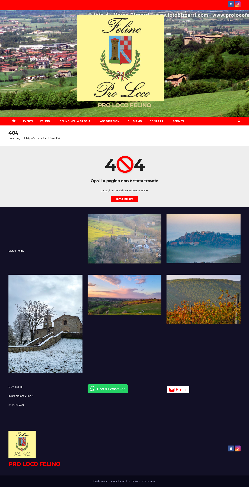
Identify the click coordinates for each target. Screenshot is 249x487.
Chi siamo (135, 121)
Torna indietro (124, 198)
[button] (239, 121)
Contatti (157, 121)
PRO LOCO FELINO (124, 105)
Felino (45, 121)
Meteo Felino (16, 250)
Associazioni (110, 121)
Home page (14, 138)
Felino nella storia (75, 121)
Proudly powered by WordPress (108, 481)
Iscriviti (178, 121)
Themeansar (149, 481)
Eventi (28, 121)
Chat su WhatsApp (111, 388)
